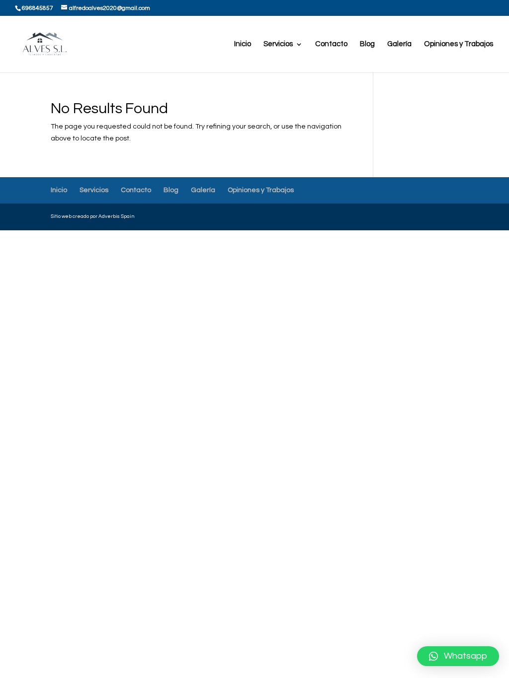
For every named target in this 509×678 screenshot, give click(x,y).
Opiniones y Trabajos (458, 44)
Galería (399, 44)
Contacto (331, 44)
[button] (458, 656)
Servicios (278, 44)
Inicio (242, 44)
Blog (367, 44)
